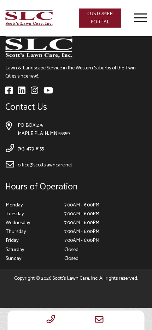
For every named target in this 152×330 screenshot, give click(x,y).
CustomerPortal (100, 18)
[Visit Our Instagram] (35, 92)
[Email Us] (99, 320)
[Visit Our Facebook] (9, 92)
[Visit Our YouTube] (48, 92)
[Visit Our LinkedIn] (22, 92)
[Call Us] (51, 320)
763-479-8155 (31, 148)
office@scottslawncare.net (45, 165)
